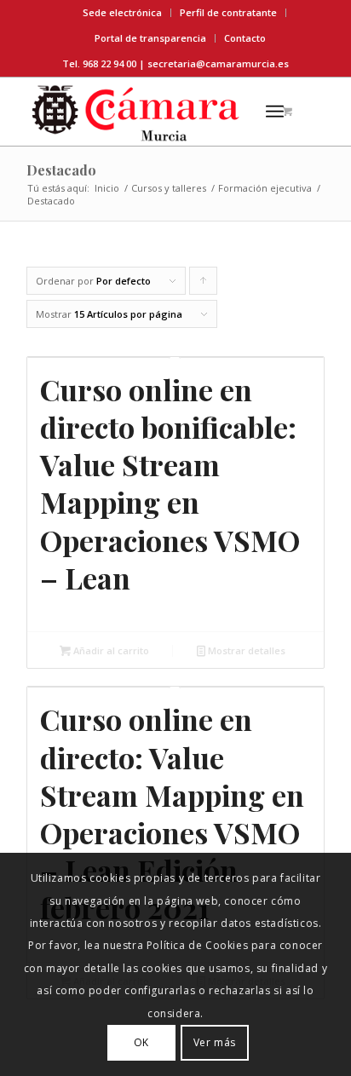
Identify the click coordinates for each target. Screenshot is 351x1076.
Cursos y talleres (168, 187)
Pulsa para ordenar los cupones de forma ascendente (203, 284)
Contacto (245, 38)
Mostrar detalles (245, 650)
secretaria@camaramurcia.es (218, 63)
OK (141, 1042)
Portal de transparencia (150, 38)
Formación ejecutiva (265, 187)
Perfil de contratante (228, 12)
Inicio (107, 187)
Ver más (214, 1042)
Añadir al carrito (110, 650)
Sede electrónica (122, 12)
